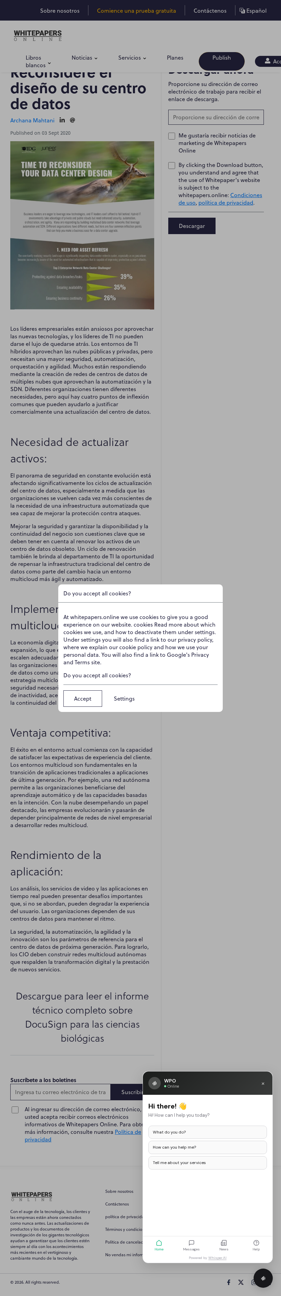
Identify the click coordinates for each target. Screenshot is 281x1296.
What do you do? (169, 1132)
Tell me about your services (179, 1162)
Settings (124, 698)
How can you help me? (174, 1147)
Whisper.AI (217, 1258)
